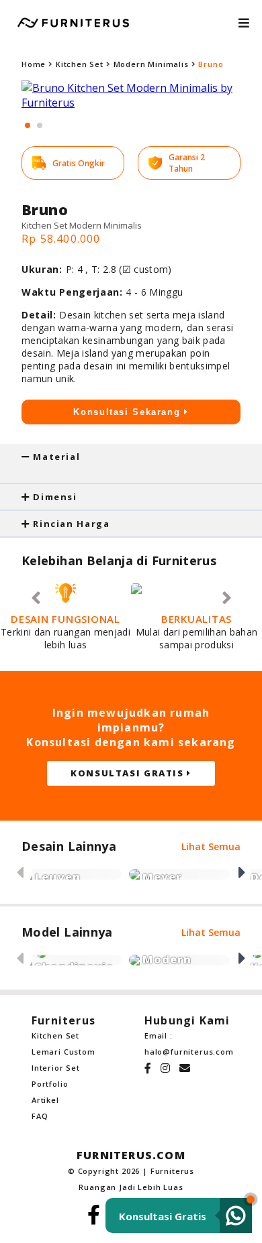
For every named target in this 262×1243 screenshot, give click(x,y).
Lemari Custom (63, 1052)
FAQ (40, 1116)
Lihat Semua (211, 846)
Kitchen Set (79, 64)
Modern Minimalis (151, 64)
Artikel (45, 1100)
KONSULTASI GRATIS (129, 773)
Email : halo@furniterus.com (187, 1043)
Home (33, 64)
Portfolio (50, 1084)
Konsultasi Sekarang (128, 412)
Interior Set (56, 1068)
